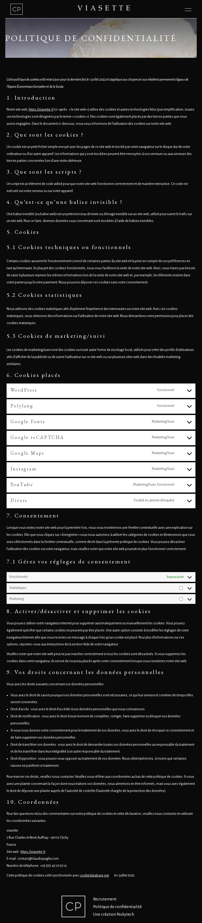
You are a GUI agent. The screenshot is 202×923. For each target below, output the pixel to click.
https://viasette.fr (41, 109)
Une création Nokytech (113, 914)
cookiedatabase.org (94, 875)
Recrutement (105, 899)
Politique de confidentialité (117, 906)
